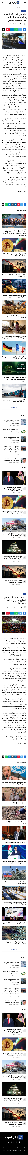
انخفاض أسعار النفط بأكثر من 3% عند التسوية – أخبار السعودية (14, 275)
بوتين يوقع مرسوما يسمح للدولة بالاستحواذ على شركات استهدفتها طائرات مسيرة (11, 438)
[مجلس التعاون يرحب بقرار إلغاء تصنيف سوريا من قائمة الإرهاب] (23, 460)
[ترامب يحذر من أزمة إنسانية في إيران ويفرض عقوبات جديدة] (14, 525)
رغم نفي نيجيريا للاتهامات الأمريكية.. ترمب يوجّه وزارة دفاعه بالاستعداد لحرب (15, 903)
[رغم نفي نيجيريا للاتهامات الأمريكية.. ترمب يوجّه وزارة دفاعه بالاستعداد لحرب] (14, 893)
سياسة (24, 594)
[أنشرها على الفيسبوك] (24, 29)
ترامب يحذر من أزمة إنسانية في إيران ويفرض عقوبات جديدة (12, 535)
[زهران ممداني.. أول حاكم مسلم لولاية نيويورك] (14, 914)
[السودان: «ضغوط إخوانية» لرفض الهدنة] (14, 794)
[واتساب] (16, 29)
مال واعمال (24, 11)
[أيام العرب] (14, 2)
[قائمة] (25, 2)
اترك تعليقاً (13, 407)
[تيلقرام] (12, 29)
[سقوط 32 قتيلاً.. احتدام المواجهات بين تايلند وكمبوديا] (14, 624)
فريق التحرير (20, 24)
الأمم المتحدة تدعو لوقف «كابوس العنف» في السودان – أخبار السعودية (14, 783)
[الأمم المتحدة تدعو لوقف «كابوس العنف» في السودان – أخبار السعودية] (14, 773)
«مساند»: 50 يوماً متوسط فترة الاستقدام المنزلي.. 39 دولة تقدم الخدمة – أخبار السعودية (14, 337)
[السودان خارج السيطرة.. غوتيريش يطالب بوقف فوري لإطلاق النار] (14, 933)
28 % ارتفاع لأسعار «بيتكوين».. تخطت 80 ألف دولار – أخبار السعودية (14, 255)
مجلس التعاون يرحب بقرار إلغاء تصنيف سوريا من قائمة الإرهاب (11, 459)
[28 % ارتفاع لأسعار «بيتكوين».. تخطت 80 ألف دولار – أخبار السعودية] (14, 245)
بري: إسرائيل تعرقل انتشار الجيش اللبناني (15, 842)
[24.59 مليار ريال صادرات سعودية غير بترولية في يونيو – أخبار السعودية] (14, 391)
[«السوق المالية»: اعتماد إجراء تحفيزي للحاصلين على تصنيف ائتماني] (14, 41)
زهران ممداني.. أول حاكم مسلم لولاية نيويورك (14, 923)
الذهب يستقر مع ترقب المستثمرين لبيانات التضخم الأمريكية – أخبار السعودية (14, 296)
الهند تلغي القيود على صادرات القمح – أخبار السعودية (15, 316)
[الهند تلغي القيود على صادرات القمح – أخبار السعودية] (14, 307)
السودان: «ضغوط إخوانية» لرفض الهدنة (15, 802)
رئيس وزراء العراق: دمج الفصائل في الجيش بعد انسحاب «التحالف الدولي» (14, 862)
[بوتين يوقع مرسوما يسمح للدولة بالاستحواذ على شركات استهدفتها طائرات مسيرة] (23, 439)
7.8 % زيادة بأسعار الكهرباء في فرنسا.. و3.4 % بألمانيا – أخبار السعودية (14, 358)
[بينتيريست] (8, 29)
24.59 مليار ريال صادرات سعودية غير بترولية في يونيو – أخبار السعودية (14, 400)
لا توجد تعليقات (22, 26)
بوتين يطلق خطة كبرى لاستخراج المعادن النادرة (15, 822)
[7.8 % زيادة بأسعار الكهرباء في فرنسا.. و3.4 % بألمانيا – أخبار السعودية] (14, 348)
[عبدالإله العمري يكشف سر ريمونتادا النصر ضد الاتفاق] (23, 431)
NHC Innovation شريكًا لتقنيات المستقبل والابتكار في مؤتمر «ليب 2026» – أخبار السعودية (14, 379)
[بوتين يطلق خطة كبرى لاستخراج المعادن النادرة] (14, 813)
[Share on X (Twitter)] (20, 29)
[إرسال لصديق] (3, 29)
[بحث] (2, 2)
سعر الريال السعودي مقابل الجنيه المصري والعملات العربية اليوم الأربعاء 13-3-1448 (11, 421)
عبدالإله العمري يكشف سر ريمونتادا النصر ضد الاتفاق (10, 430)
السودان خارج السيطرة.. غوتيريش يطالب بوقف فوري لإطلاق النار (15, 943)
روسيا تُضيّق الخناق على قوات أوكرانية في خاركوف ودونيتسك (15, 882)
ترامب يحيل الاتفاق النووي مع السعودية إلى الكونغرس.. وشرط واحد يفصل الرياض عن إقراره (12, 489)
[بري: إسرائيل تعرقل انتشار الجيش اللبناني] (14, 833)
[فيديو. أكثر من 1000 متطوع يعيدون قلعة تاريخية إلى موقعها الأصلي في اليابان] (14, 547)
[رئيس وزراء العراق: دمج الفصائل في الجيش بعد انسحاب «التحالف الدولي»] (14, 852)
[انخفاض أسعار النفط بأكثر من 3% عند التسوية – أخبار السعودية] (14, 266)
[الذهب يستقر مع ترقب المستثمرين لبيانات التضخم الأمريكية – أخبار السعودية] (14, 286)
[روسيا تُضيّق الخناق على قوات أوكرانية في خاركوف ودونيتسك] (14, 873)
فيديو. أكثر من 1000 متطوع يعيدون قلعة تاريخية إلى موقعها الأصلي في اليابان (13, 558)
